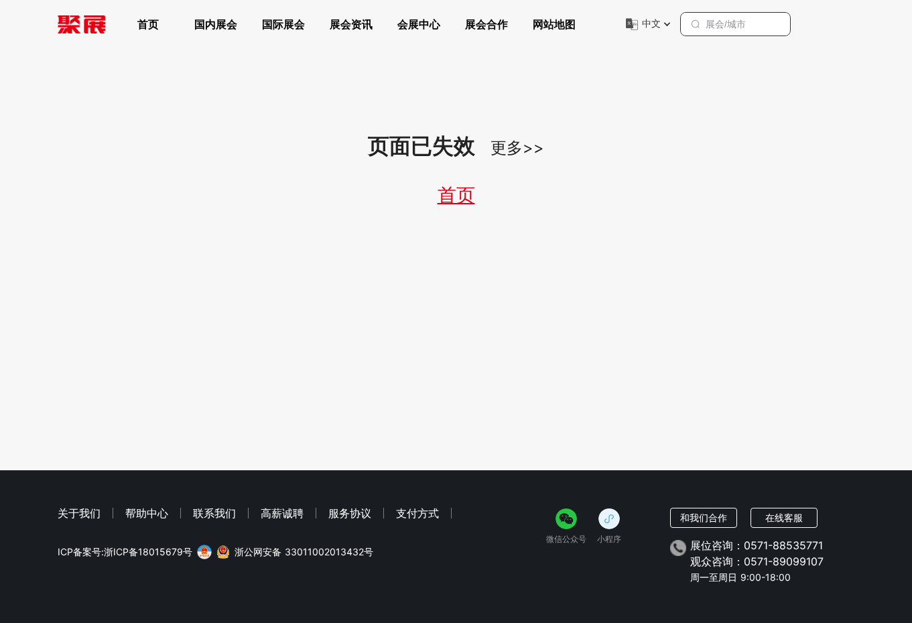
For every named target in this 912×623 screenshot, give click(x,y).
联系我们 (214, 513)
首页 (148, 24)
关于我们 (79, 513)
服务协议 (349, 513)
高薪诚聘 (282, 513)
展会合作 (486, 24)
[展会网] (82, 24)
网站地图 (554, 24)
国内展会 (215, 24)
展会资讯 (351, 24)
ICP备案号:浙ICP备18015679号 (125, 552)
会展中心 (418, 24)
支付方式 (417, 513)
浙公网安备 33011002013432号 (304, 552)
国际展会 (283, 24)
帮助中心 (146, 513)
